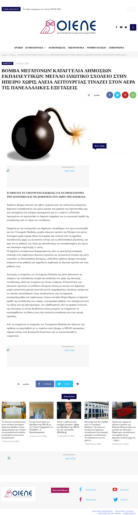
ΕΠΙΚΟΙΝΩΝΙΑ (129, 513)
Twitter (124, 499)
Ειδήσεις (12, 55)
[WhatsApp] (133, 95)
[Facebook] (116, 27)
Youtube (124, 489)
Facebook (90, 489)
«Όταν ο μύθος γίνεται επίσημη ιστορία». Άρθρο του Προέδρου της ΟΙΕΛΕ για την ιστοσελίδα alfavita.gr (68, 426)
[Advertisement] (112, 119)
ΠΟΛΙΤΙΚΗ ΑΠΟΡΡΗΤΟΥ (102, 511)
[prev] (129, 9)
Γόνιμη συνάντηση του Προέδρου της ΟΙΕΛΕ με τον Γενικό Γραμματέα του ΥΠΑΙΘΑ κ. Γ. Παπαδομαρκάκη (41, 426)
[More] (77, 384)
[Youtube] (121, 27)
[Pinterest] (125, 95)
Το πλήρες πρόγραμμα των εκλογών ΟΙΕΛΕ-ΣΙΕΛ (42, 9)
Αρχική (4, 55)
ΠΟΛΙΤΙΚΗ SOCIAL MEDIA (109, 513)
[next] (134, 9)
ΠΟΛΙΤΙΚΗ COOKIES (124, 511)
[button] (133, 27)
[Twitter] (126, 27)
